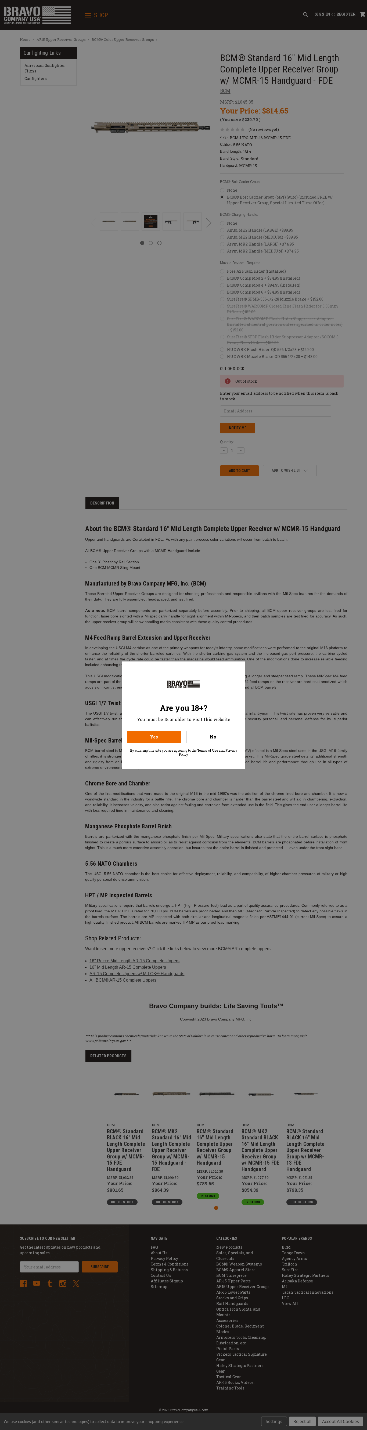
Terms (202, 750)
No (213, 737)
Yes (154, 737)
